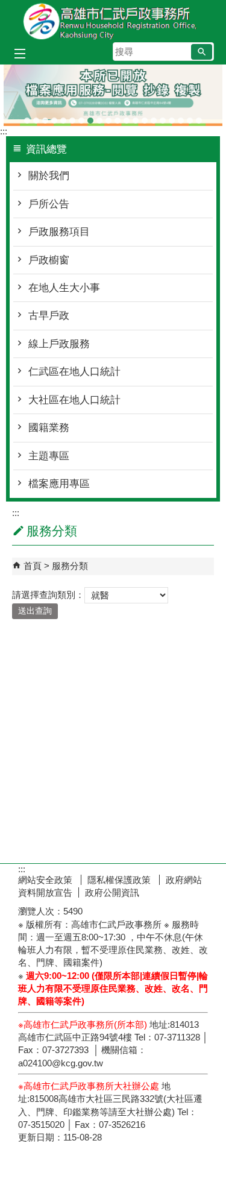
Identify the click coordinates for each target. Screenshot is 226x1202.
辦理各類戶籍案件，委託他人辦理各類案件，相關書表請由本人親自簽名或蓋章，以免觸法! (99, 114)
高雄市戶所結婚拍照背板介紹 (118, 114)
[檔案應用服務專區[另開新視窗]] (113, 92)
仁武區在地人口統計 (74, 365)
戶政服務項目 (59, 225)
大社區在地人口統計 (74, 392)
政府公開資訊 (112, 885)
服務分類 (70, 559)
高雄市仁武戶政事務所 (113, 20)
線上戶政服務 (59, 336)
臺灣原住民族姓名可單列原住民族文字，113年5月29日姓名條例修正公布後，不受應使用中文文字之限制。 (81, 114)
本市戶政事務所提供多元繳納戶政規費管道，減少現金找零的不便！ (154, 114)
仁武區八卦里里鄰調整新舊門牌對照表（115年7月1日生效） (36, 114)
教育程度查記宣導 (72, 114)
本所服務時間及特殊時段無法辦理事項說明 (181, 114)
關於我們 (48, 169)
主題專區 (48, 449)
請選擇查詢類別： (48, 587)
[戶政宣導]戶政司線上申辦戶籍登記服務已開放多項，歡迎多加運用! (63, 114)
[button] (201, 52)
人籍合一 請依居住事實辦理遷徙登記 (127, 114)
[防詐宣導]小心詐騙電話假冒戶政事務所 (27, 114)
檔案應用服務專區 (90, 114)
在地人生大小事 (64, 281)
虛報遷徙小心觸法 (145, 114)
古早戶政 (48, 309)
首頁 (33, 559)
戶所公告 (48, 197)
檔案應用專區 (108, 114)
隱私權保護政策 (120, 872)
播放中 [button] (201, 76)
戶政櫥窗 (48, 253)
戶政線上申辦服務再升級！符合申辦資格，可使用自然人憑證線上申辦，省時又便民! (136, 114)
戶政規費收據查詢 (163, 114)
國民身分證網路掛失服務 (190, 114)
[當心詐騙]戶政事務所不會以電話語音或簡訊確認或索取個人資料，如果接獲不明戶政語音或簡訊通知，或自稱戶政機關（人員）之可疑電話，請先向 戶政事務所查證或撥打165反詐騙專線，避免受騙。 (54, 114)
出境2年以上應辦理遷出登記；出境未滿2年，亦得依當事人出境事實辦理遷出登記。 (45, 114)
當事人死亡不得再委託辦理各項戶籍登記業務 (172, 114)
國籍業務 (48, 421)
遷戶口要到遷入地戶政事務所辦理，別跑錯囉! (199, 114)
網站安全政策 (46, 872)
